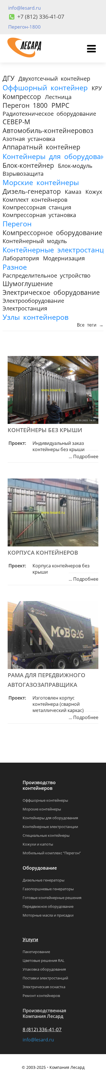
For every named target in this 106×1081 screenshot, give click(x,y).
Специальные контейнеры (46, 835)
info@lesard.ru (24, 8)
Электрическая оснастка (44, 987)
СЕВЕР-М (16, 121)
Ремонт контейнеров (41, 995)
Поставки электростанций (45, 978)
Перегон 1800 (25, 105)
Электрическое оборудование (51, 292)
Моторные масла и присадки (48, 915)
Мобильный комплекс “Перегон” (52, 853)
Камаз (73, 192)
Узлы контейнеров (35, 317)
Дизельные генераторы (43, 880)
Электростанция (25, 308)
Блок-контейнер (28, 165)
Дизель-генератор (32, 191)
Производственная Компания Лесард (44, 1013)
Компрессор (22, 96)
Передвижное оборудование (48, 906)
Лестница (58, 97)
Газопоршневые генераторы (48, 889)
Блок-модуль (75, 166)
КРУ (97, 88)
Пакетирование (36, 951)
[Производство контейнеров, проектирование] (24, 59)
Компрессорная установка (39, 215)
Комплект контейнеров (35, 199)
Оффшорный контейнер (45, 87)
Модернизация (64, 258)
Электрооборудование (33, 300)
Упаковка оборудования (44, 969)
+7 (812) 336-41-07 (40, 16)
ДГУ (8, 78)
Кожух (93, 192)
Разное (15, 267)
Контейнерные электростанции (50, 826)
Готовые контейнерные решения (52, 897)
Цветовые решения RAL (43, 960)
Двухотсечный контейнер (54, 78)
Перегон (17, 223)
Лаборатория (21, 258)
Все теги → (90, 325)
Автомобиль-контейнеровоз (48, 130)
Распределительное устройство (46, 275)
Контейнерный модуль (35, 241)
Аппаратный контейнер (41, 147)
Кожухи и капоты (38, 844)
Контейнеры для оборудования (50, 818)
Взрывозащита (23, 173)
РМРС (60, 105)
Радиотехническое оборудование (49, 113)
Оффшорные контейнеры (45, 800)
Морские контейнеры (41, 182)
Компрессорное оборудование (52, 232)
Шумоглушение (28, 283)
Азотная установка (29, 139)
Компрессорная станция (37, 207)
